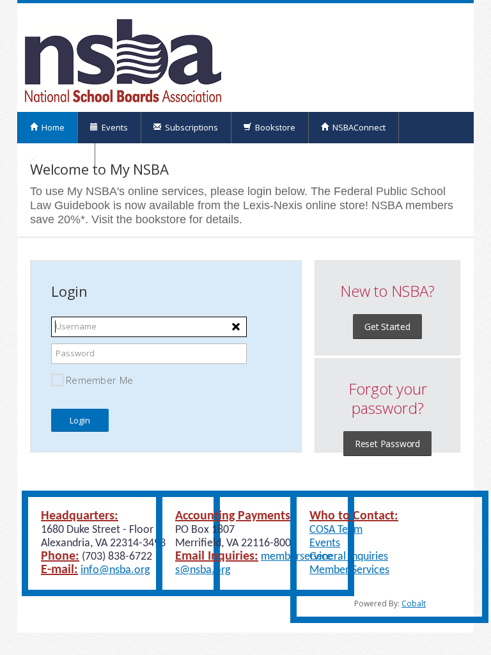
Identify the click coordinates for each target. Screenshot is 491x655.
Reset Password (387, 444)
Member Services (349, 570)
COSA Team (335, 530)
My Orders (60, 158)
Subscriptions (190, 127)
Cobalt (413, 603)
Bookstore (274, 127)
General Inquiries (348, 557)
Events (114, 127)
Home (52, 127)
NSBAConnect (358, 127)
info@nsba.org (115, 570)
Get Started (387, 326)
